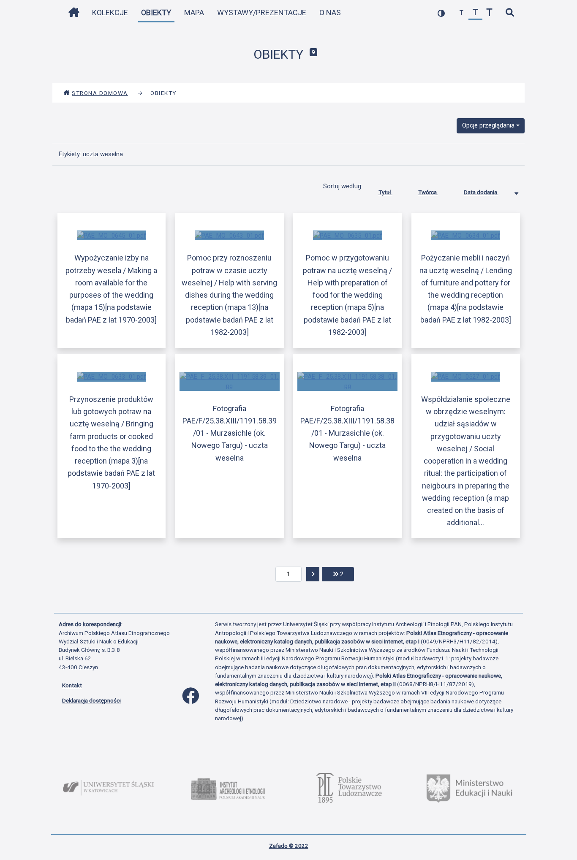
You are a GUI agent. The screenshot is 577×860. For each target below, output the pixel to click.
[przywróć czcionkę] (475, 13)
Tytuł (385, 192)
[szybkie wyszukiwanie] (510, 13)
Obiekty (156, 12)
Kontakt (72, 685)
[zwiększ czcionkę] (489, 13)
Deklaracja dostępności (91, 700)
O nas (330, 12)
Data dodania (481, 192)
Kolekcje (110, 12)
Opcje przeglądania (488, 125)
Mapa (194, 12)
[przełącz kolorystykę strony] (441, 13)
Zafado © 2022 (288, 845)
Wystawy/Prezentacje (261, 12)
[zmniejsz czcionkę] (461, 13)
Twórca (428, 192)
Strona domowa (100, 93)
